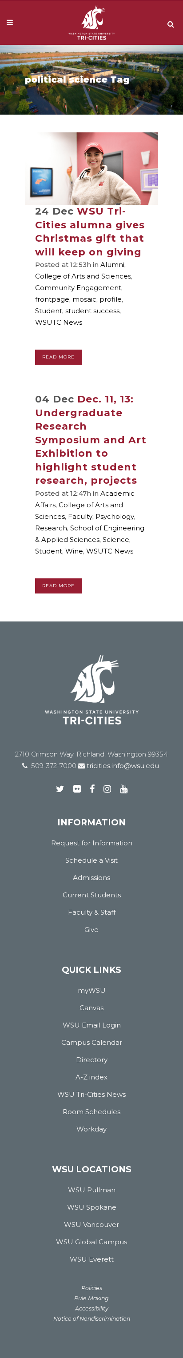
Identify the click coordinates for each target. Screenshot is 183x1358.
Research (51, 528)
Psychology (114, 516)
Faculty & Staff (91, 912)
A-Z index (91, 1077)
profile (110, 299)
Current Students (92, 895)
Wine (74, 551)
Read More (58, 357)
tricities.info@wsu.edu (122, 765)
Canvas (91, 1008)
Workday (91, 1129)
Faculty (80, 516)
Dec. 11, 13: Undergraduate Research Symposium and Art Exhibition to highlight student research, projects (91, 439)
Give (91, 929)
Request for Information (91, 843)
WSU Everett (92, 1259)
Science (116, 539)
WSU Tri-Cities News (91, 1094)
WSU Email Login (92, 1025)
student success (92, 311)
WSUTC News (58, 322)
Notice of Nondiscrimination (91, 1318)
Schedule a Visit (91, 860)
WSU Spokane (91, 1207)
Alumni (112, 264)
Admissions (91, 877)
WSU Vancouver (91, 1224)
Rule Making (91, 1298)
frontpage (52, 299)
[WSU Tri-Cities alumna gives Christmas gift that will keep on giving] (91, 168)
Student (48, 311)
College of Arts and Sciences (83, 276)
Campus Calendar (91, 1042)
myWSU (92, 990)
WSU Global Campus (91, 1242)
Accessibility (91, 1308)
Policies (91, 1288)
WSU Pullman (91, 1190)
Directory (91, 1059)
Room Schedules (91, 1111)
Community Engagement (78, 287)
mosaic (84, 299)
